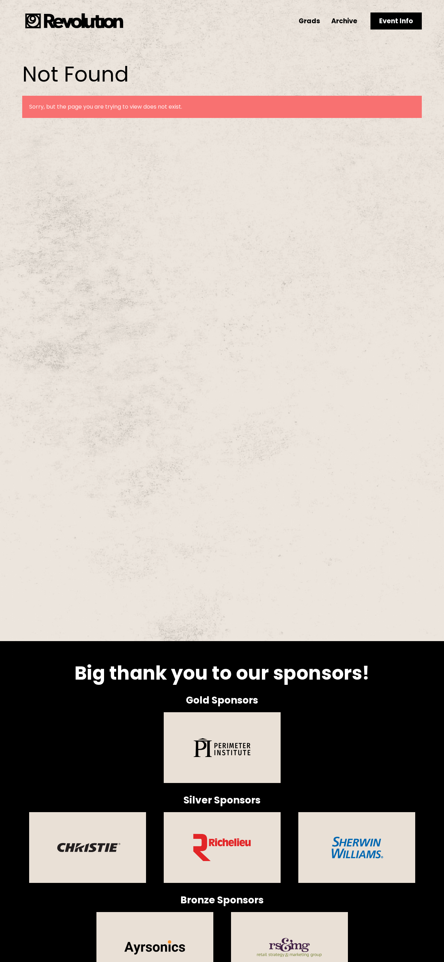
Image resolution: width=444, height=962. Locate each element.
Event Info (396, 21)
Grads (309, 21)
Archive (344, 21)
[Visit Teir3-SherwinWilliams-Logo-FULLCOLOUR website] (356, 847)
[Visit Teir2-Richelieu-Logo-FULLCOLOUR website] (222, 847)
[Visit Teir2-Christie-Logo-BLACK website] (87, 847)
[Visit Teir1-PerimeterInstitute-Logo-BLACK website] (222, 747)
